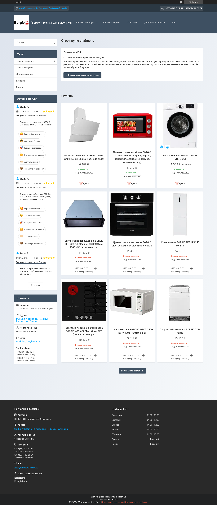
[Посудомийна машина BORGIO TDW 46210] (180, 301)
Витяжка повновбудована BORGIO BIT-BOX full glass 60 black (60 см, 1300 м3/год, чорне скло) (84, 244)
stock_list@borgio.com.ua (28, 341)
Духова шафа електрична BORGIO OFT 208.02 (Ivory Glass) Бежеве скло (36, 123)
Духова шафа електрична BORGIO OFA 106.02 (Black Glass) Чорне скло (132, 244)
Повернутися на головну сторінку (83, 75)
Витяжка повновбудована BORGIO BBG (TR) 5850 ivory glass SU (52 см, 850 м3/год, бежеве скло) (35, 196)
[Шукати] (53, 42)
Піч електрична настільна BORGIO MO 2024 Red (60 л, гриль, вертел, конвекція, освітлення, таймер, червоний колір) (132, 157)
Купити (86, 183)
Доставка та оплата (154, 22)
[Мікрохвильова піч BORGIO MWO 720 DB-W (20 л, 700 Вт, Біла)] (132, 301)
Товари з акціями (111, 22)
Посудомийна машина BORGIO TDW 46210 (180, 331)
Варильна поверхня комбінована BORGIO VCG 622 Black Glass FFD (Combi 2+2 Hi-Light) (84, 331)
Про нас (20, 87)
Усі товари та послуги (131, 371)
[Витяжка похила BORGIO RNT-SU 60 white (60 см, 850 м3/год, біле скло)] (84, 126)
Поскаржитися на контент (113, 502)
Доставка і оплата (25, 74)
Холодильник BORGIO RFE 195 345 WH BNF (180, 244)
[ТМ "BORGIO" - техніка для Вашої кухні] (21, 22)
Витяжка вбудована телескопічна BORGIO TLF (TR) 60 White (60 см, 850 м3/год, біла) (36, 271)
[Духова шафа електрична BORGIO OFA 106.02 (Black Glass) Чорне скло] (132, 214)
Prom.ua (122, 497)
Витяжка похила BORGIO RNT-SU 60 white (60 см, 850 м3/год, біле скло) (84, 157)
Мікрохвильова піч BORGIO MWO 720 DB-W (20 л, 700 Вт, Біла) (132, 331)
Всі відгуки (35, 285)
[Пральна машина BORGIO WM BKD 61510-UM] (180, 126)
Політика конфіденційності (136, 502)
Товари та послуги (85, 22)
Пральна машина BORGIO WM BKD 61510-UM (180, 157)
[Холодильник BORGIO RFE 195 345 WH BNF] (180, 214)
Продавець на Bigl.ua (109, 500)
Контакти (132, 22)
